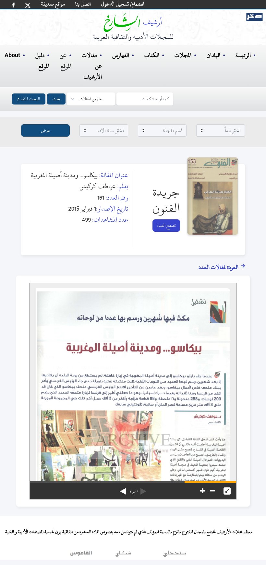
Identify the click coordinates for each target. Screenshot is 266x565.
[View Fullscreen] (227, 491)
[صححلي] (174, 555)
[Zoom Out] (212, 491)
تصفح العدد (166, 225)
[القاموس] (82, 555)
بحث (56, 98)
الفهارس (120, 55)
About (12, 55)
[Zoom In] (202, 491)
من (133, 491)
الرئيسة (243, 55)
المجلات (183, 55)
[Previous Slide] (143, 489)
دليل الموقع (42, 60)
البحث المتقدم (29, 98)
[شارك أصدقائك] (13, 5)
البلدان (213, 55)
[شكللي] (123, 555)
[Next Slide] (123, 489)
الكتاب (151, 55)
